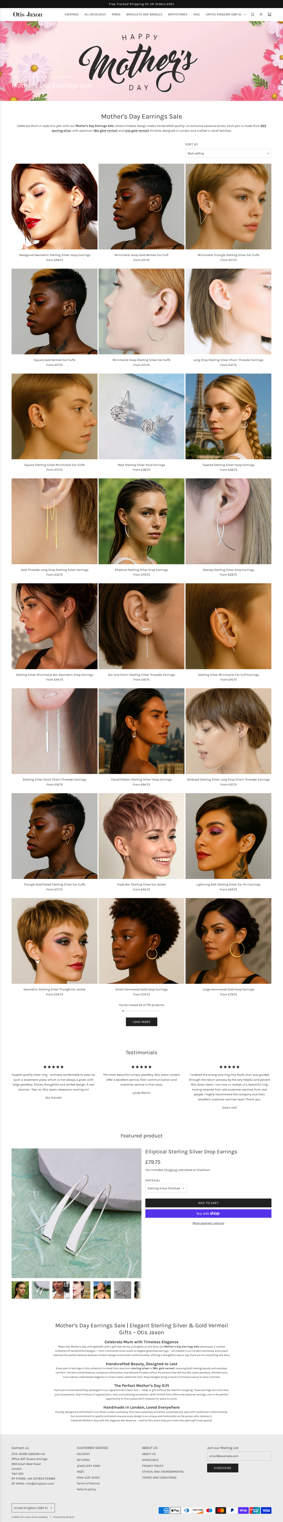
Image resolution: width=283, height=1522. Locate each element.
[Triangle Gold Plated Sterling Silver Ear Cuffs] (55, 836)
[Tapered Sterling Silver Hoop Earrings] (228, 416)
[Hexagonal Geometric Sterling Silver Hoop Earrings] (55, 206)
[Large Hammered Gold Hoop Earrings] (228, 941)
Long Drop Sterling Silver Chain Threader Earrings (228, 360)
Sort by (191, 144)
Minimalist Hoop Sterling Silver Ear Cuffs (141, 360)
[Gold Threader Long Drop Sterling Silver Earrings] (55, 521)
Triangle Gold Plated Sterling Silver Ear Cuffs (54, 884)
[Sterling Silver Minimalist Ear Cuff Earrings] (228, 626)
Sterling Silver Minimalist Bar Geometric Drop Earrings (54, 675)
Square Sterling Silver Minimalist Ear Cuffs (54, 465)
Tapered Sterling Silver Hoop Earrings (228, 465)
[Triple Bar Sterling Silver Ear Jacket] (142, 836)
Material (152, 1180)
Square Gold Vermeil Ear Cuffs (54, 360)
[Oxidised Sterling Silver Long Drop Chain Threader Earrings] (228, 731)
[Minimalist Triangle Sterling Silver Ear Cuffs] (228, 206)
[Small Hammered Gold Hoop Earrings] (142, 941)
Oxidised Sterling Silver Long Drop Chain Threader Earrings (228, 779)
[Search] (252, 14)
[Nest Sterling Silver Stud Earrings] (142, 416)
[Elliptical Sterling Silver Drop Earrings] (142, 521)
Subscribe (223, 1468)
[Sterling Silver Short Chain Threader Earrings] (55, 731)
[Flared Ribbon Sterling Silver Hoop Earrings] (142, 731)
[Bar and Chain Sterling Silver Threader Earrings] (142, 626)
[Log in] (261, 14)
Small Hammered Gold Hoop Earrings (141, 989)
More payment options (208, 1223)
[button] (15, 1213)
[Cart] (269, 14)
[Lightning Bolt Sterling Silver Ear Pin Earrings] (228, 836)
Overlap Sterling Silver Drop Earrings (228, 570)
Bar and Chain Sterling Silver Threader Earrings (141, 675)
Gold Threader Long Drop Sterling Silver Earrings (54, 570)
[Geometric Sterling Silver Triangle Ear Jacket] (55, 941)
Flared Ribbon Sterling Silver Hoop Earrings (141, 779)
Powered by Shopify (64, 1517)
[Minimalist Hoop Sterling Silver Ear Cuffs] (142, 311)
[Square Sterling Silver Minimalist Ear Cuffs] (55, 416)
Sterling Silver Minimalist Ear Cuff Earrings (228, 675)
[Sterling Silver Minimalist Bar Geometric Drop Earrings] (55, 626)
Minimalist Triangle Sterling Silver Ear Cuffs (228, 255)
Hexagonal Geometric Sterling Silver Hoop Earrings (54, 255)
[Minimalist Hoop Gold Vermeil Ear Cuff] (142, 206)
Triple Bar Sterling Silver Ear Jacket (141, 884)
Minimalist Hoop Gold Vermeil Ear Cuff (141, 255)
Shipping (170, 1170)
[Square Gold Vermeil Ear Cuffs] (55, 311)
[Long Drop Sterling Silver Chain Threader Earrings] (228, 311)
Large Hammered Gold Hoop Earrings (228, 989)
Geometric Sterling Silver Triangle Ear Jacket (54, 989)
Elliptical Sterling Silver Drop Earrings (141, 570)
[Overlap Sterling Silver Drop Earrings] (228, 521)
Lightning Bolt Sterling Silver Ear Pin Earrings (228, 884)
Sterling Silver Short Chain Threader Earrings (54, 779)
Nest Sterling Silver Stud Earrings (141, 465)
